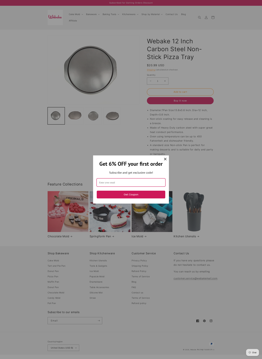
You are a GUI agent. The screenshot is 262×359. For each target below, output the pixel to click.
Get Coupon (131, 194)
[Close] (165, 159)
